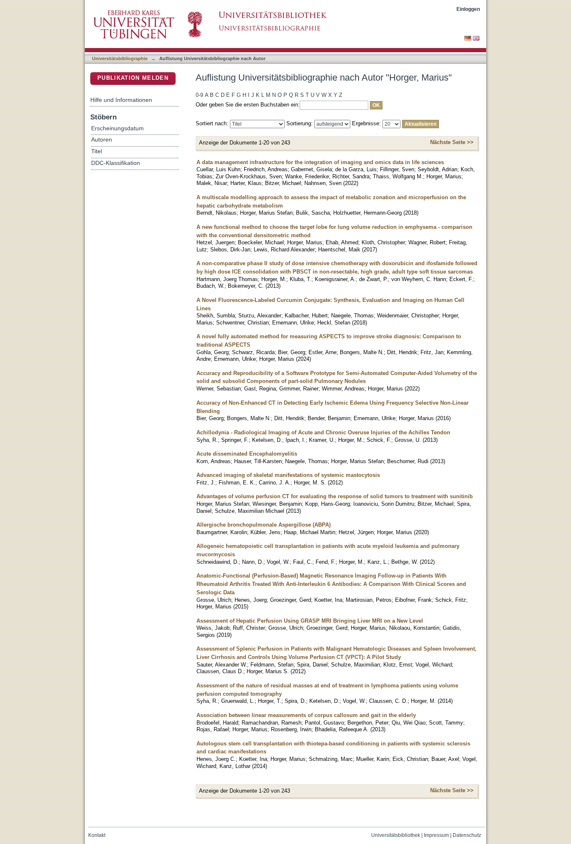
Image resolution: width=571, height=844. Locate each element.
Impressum (436, 835)
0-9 (199, 95)
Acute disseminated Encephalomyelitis (246, 454)
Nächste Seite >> (452, 142)
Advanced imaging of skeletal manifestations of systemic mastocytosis (288, 475)
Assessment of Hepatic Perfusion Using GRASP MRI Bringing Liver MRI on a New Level (309, 621)
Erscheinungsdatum (117, 128)
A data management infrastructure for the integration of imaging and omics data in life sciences (320, 162)
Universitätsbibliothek (395, 835)
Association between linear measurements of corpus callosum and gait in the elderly (306, 715)
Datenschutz (467, 835)
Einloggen (468, 9)
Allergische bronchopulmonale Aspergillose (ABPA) (263, 525)
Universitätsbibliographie (120, 58)
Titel (96, 151)
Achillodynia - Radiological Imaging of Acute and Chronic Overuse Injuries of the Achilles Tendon (323, 432)
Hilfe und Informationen (121, 99)
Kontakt (96, 835)
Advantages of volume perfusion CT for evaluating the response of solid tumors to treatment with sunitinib (334, 496)
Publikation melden (132, 78)
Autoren (101, 140)
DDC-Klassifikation (115, 163)
